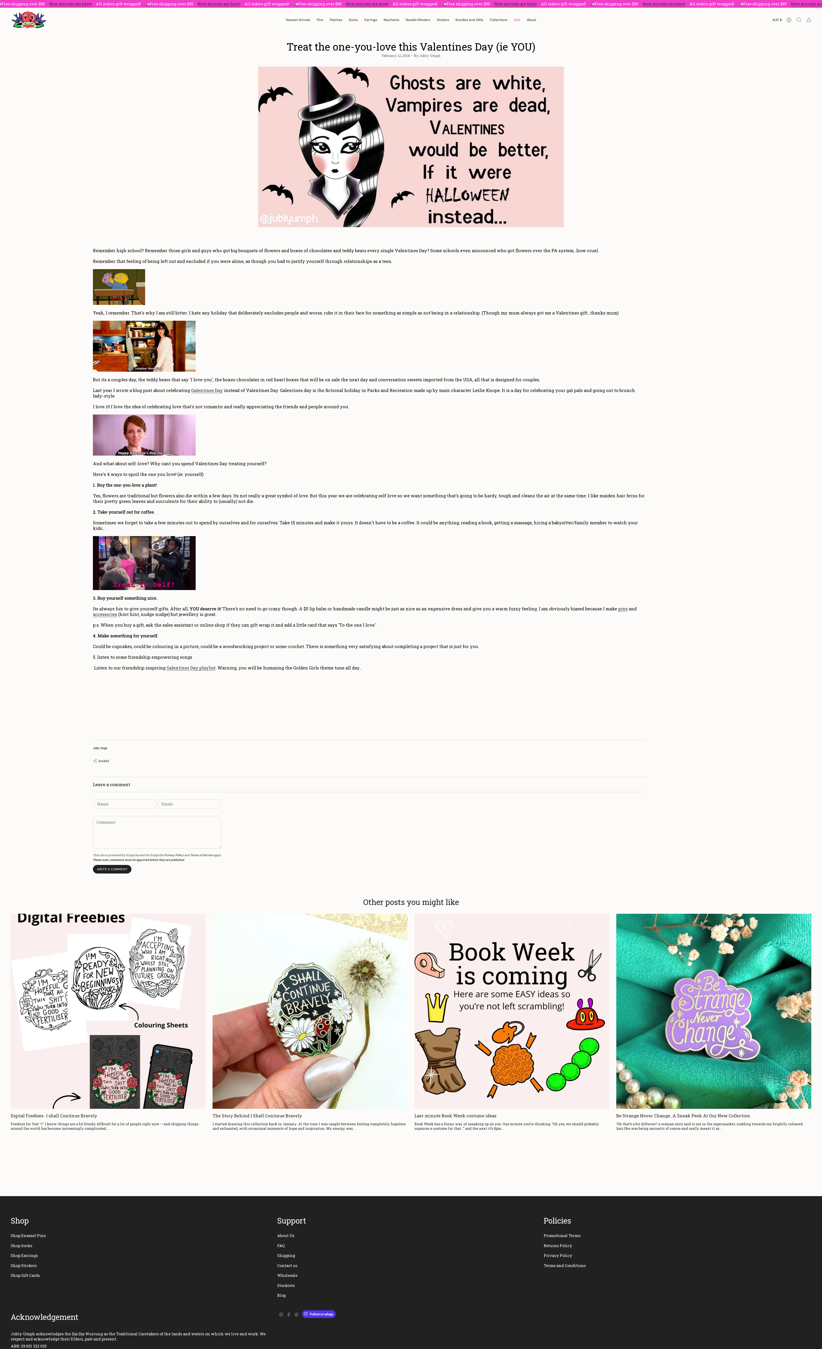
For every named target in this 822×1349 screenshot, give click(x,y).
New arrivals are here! (70, 3)
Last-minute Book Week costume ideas (455, 1115)
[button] (320, 20)
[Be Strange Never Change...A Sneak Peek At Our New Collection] (713, 1011)
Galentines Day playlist (191, 668)
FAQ (281, 1245)
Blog (281, 1295)
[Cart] (809, 20)
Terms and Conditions (565, 1265)
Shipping (286, 1255)
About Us (285, 1235)
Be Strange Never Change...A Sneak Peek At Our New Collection (683, 1115)
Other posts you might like (411, 902)
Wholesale (287, 1275)
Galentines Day (207, 390)
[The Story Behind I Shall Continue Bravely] (310, 1011)
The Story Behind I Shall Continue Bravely (257, 1115)
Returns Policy (558, 1245)
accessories (105, 614)
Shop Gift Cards (25, 1275)
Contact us (287, 1265)
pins (623, 608)
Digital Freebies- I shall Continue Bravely (54, 1115)
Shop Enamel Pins (28, 1235)
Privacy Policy (174, 855)
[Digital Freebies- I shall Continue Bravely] (108, 1011)
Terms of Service (201, 855)
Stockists (286, 1285)
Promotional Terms (562, 1235)
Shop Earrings (24, 1255)
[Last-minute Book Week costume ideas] (511, 1011)
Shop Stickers (24, 1265)
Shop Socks (21, 1245)
